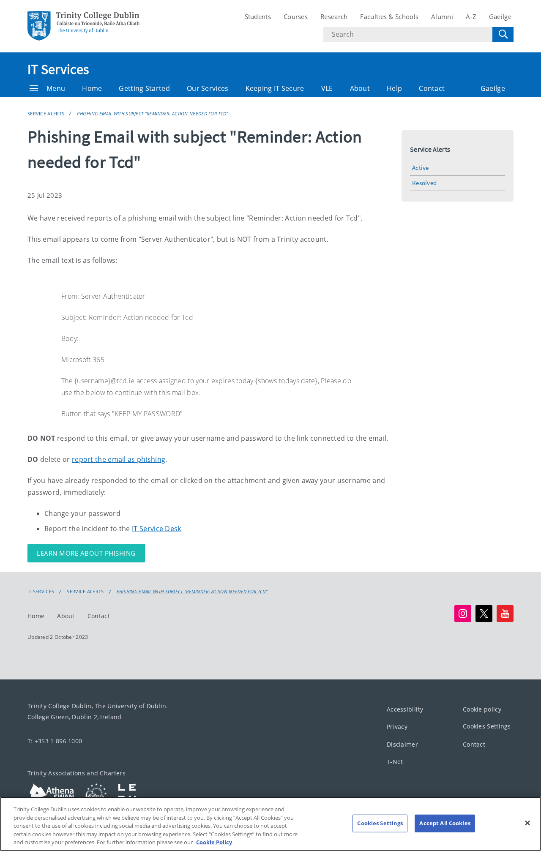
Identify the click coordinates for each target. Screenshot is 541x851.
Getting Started (144, 88)
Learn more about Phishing (86, 553)
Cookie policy (482, 709)
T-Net (395, 762)
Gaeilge (500, 16)
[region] (270, 824)
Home (92, 88)
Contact (432, 88)
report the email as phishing (118, 459)
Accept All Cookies (444, 823)
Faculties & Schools (389, 16)
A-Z (471, 16)
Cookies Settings (487, 726)
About (360, 88)
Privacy (397, 727)
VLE (327, 88)
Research (333, 16)
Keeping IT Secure (275, 88)
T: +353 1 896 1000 (54, 741)
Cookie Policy (214, 842)
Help (394, 88)
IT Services (58, 69)
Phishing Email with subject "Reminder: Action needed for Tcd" (152, 113)
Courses (296, 16)
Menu (55, 88)
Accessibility (405, 709)
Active (420, 168)
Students (258, 16)
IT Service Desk (156, 528)
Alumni (442, 16)
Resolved (424, 183)
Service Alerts (45, 113)
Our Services (208, 88)
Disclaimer (402, 744)
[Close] (527, 823)
